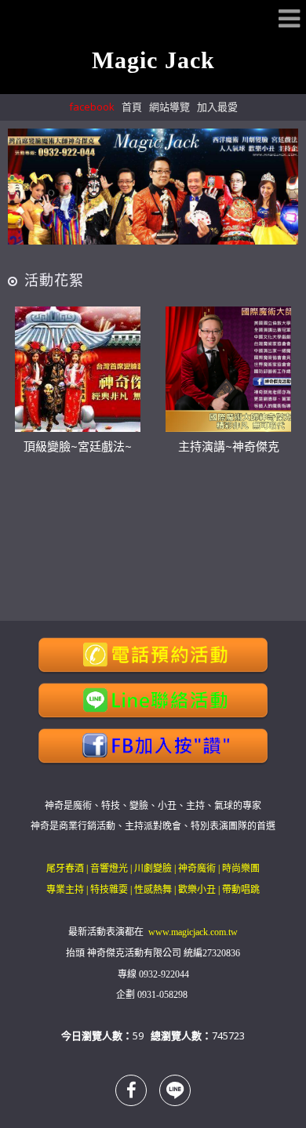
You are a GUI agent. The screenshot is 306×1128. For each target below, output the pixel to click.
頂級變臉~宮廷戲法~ (78, 446)
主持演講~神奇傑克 (228, 446)
